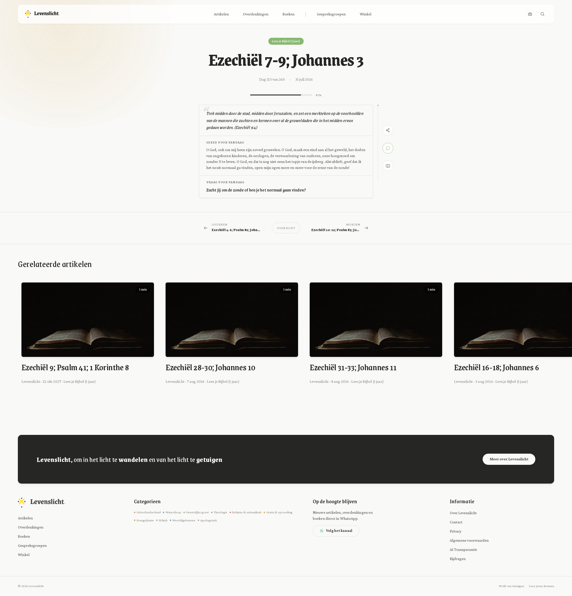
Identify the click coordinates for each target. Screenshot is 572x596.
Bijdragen (458, 558)
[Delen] (388, 130)
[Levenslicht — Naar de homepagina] (42, 14)
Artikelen (221, 14)
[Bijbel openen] (388, 165)
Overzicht (286, 228)
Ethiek (163, 520)
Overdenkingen (255, 14)
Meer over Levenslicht (509, 459)
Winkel (365, 14)
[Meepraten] (388, 148)
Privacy (455, 531)
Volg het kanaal (339, 530)
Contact (456, 522)
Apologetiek (208, 520)
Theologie (220, 512)
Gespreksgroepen (331, 14)
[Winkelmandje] (530, 14)
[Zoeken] (542, 14)
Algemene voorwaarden (469, 540)
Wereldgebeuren (183, 520)
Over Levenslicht (463, 513)
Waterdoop (173, 512)
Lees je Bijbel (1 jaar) (286, 41)
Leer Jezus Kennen (541, 586)
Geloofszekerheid (149, 512)
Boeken (288, 14)
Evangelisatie (145, 520)
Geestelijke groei (197, 512)
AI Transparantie (463, 549)
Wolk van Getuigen (511, 586)
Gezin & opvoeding (279, 512)
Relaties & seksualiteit (246, 512)
